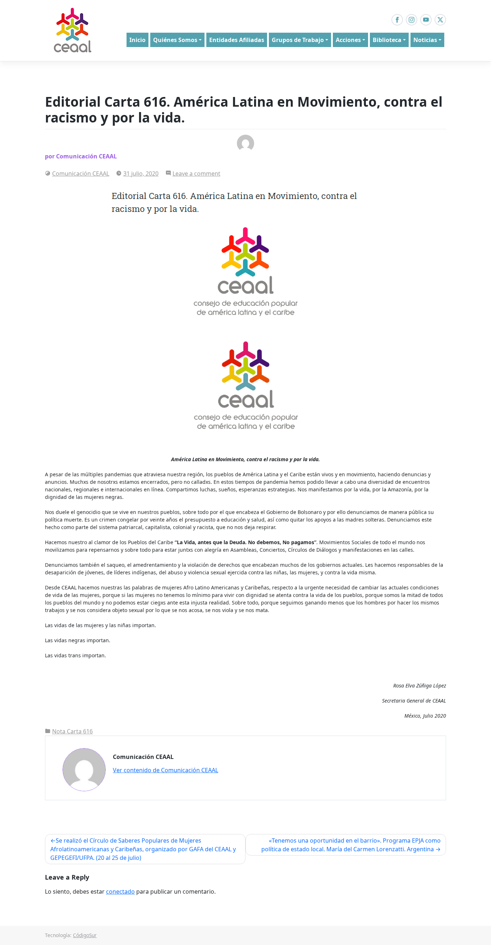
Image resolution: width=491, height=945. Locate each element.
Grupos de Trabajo (298, 40)
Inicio (137, 40)
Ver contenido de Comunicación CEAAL (165, 770)
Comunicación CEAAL (80, 173)
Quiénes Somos (175, 40)
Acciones (348, 40)
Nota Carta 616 (72, 731)
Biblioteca (387, 40)
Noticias (425, 40)
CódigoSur (85, 935)
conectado (120, 891)
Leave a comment (196, 173)
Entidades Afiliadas (236, 40)
